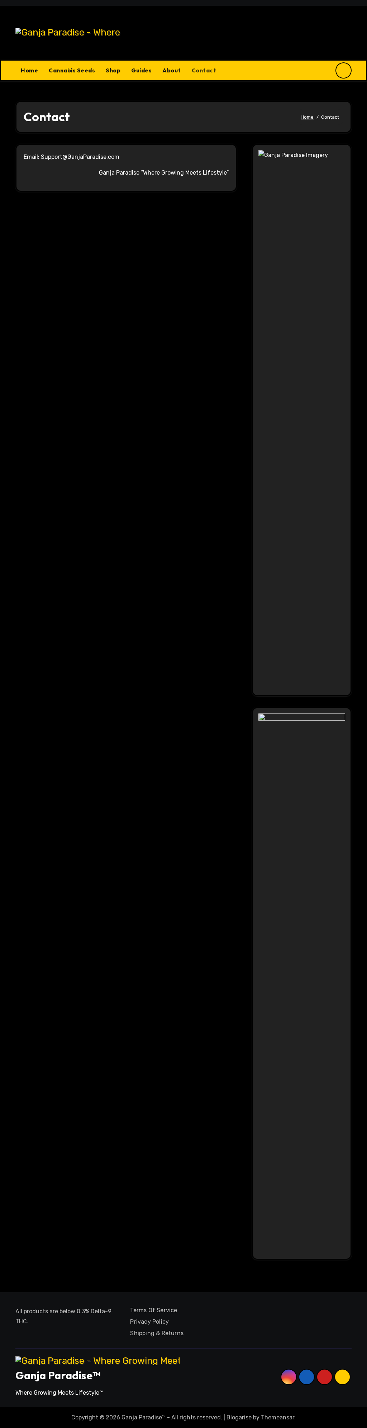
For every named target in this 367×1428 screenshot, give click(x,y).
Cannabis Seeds (72, 70)
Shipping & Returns (157, 1333)
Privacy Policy (149, 1321)
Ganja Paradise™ (57, 1375)
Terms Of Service (153, 1310)
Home (29, 70)
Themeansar (277, 1417)
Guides (141, 70)
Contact (204, 70)
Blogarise (239, 1417)
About (171, 70)
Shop (113, 70)
